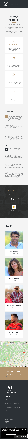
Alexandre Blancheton (14, 332)
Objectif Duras (8, 403)
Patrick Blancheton (14, 251)
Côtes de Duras (14, 78)
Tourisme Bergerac (17, 406)
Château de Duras (8, 399)
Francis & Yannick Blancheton (14, 305)
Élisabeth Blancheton (14, 278)
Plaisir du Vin (7, 410)
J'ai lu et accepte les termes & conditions (14, 376)
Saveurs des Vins (17, 409)
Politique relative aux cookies (11, 434)
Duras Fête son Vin (8, 406)
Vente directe (14, 44)
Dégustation (14, 61)
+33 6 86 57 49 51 (7, 422)
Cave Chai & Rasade (17, 399)
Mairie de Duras (17, 407)
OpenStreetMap (20, 366)
